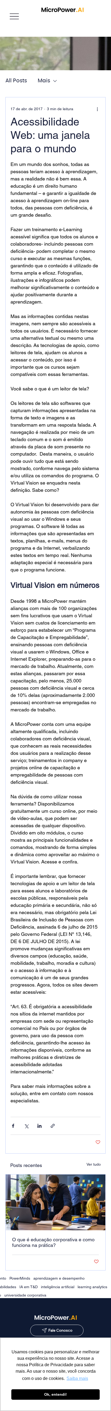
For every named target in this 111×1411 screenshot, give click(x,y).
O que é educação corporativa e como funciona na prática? (53, 1242)
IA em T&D (28, 1287)
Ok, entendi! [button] (55, 1394)
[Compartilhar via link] (52, 1125)
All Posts (16, 80)
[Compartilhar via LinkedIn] (39, 1125)
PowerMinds (19, 1278)
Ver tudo (93, 1164)
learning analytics (92, 1287)
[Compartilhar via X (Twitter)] (26, 1125)
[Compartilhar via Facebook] (13, 1125)
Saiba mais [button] (77, 1378)
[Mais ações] (97, 109)
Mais (44, 80)
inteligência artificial (57, 1287)
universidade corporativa (25, 1295)
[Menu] (14, 16)
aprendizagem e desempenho (59, 1278)
